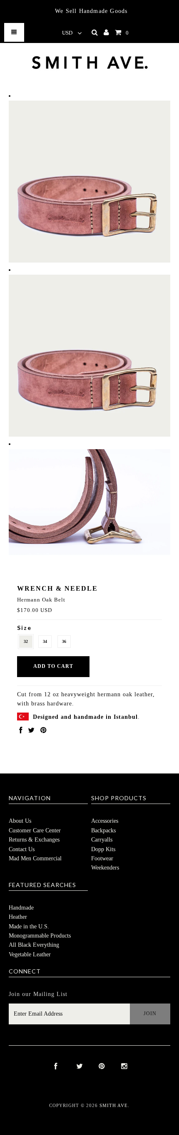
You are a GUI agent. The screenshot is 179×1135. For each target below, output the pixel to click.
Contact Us (22, 849)
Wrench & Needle (57, 588)
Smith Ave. (114, 1105)
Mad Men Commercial (35, 858)
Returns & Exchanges (34, 840)
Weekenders (105, 868)
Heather (18, 917)
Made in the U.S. (29, 926)
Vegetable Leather (30, 954)
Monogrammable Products (40, 936)
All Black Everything (34, 945)
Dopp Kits (103, 849)
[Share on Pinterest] (43, 731)
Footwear (102, 858)
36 (64, 641)
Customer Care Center (35, 830)
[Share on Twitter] (31, 731)
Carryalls (101, 840)
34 (45, 641)
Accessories (104, 821)
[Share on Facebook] (20, 731)
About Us (20, 821)
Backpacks (103, 830)
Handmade (21, 908)
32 (26, 641)
